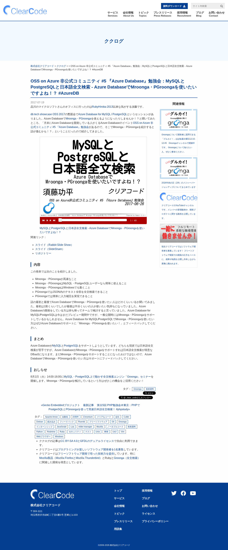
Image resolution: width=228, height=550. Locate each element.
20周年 (75, 417)
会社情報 (119, 506)
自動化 (65, 417)
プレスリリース (123, 521)
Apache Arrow (51, 417)
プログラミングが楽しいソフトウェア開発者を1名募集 (91, 449)
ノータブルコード (115, 427)
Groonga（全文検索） (127, 458)
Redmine (51, 432)
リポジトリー (43, 253)
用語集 (118, 529)
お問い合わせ (150, 506)
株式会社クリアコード (42, 66)
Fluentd (81, 422)
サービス (119, 498)
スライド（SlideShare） (50, 249)
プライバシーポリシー (155, 521)
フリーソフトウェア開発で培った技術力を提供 (86, 453)
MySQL (56, 345)
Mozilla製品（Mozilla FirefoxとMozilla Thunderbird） (70, 458)
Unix (98, 432)
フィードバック (67, 422)
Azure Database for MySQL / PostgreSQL (102, 114)
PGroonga (85, 118)
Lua (72, 427)
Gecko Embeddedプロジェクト (61, 405)
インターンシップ (44, 427)
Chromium (88, 417)
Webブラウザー (43, 436)
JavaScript (61, 427)
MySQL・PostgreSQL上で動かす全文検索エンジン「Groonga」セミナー (107, 376)
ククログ (114, 41)
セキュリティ (75, 432)
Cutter (126, 417)
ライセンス (148, 513)
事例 (106, 432)
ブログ (146, 498)
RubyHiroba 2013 (102, 106)
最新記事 (88, 405)
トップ (118, 490)
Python (39, 432)
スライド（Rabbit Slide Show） (54, 244)
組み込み (51, 422)
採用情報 (147, 490)
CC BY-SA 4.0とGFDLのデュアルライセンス (87, 441)
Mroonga (71, 118)
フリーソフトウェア (98, 422)
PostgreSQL (71, 345)
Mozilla (99, 427)
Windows (59, 436)
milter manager (85, 427)
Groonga (138, 389)
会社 (117, 417)
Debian (39, 422)
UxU (114, 432)
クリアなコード (104, 417)
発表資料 (150, 389)
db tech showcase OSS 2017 (48, 114)
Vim (122, 432)
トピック (119, 513)
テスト (88, 432)
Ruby (62, 432)
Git (113, 422)
